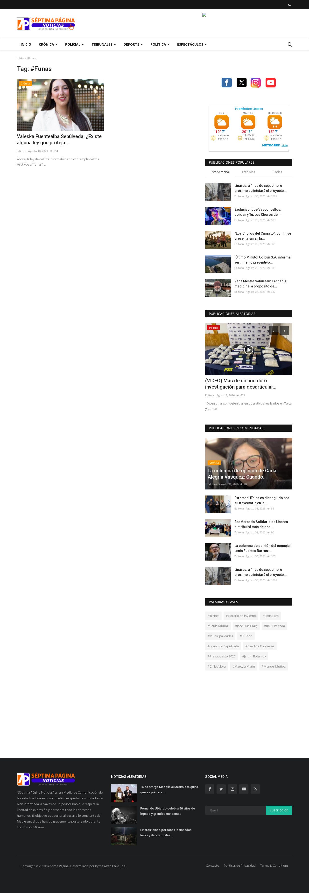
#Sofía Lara (271, 616)
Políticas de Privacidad (240, 865)
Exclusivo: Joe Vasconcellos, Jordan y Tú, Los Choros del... (257, 212)
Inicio (26, 44)
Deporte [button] (132, 44)
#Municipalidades (220, 636)
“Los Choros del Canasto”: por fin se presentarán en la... (262, 235)
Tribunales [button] (102, 44)
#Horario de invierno (241, 616)
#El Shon (246, 636)
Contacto (212, 865)
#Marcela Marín (243, 666)
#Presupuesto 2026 (221, 656)
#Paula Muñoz (218, 626)
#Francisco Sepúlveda (223, 646)
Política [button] (158, 44)
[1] (289, 4)
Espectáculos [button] (190, 44)
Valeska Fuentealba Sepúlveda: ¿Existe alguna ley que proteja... (59, 139)
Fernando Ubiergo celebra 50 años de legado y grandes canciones (167, 811)
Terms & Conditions (274, 865)
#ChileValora (217, 666)
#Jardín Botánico (254, 656)
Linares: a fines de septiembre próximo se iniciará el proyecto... (260, 188)
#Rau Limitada (274, 626)
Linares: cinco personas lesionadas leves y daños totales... (165, 832)
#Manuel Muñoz (273, 666)
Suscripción (279, 810)
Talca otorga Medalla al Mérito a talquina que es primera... (169, 789)
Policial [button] (73, 44)
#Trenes (213, 616)
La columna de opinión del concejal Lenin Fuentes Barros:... (262, 548)
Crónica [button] (47, 44)
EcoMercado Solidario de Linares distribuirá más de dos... (261, 524)
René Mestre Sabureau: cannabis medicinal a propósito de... (260, 283)
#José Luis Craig (246, 626)
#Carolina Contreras (260, 646)
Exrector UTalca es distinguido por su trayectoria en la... (261, 500)
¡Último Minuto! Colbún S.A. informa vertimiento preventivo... (262, 259)
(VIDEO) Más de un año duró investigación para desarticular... (240, 384)
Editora (21, 151)
